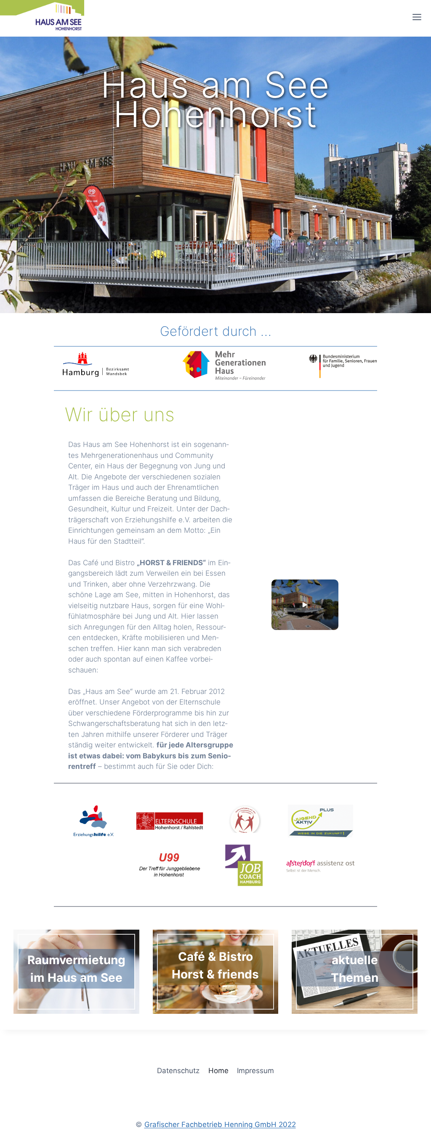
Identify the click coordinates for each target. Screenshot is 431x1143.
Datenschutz (178, 1070)
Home (218, 1070)
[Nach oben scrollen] (411, 977)
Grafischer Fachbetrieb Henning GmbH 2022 (220, 1124)
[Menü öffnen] (419, 16)
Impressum (255, 1070)
